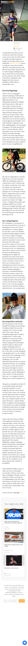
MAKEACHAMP (15, 63)
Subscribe (21, 601)
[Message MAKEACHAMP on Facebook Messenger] (25, 643)
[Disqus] (14, 626)
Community (18, 48)
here (21, 492)
